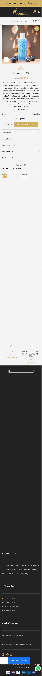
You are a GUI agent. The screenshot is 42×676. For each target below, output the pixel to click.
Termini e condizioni (12, 606)
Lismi (31, 359)
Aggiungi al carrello (26, 124)
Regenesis (23, 21)
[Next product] (38, 21)
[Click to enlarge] (6, 59)
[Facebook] (7, 654)
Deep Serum (11, 351)
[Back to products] (36, 21)
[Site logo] (21, 12)
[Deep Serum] (11, 261)
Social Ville (25, 667)
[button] (11, 346)
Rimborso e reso (10, 610)
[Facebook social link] (22, 165)
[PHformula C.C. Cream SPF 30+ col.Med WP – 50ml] (31, 261)
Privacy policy (9, 598)
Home (4, 21)
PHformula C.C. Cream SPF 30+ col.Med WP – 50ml (30, 353)
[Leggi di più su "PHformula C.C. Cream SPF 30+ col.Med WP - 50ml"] (31, 346)
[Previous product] (33, 21)
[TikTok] (11, 654)
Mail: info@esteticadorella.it (12, 635)
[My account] (39, 12)
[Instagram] (3, 654)
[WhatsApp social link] (25, 165)
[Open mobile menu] (3, 12)
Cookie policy (9, 602)
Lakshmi (12, 21)
